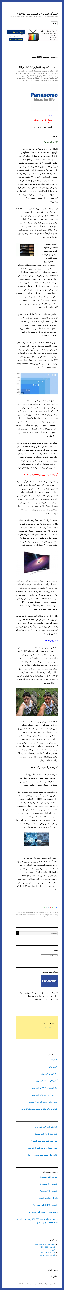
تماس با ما (48, 1027)
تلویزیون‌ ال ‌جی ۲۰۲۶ (48, 1252)
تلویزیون (42, 912)
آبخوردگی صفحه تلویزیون (47, 1081)
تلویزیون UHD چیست (28, 914)
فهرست (54, 23)
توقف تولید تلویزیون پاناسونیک (45, 1244)
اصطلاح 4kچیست (54, 914)
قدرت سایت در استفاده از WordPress (28, 1283)
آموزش (46, 912)
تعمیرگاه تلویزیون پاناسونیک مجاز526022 (37, 13)
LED (50, 122)
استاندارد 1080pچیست (23, 912)
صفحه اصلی (52, 1270)
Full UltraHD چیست (34, 912)
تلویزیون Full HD (38, 914)
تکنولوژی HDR (45, 914)
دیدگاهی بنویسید (46, 915)
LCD (46, 122)
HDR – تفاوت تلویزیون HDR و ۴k (38, 66)
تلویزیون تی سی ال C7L (47, 1250)
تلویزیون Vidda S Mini (47, 1247)
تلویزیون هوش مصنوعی (47, 1255)
